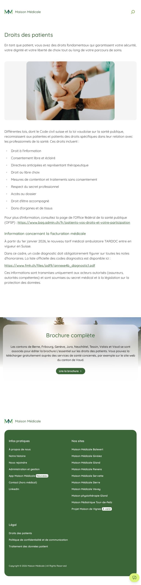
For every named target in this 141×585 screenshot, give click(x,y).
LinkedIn (14, 489)
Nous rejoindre (18, 462)
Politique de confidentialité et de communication (38, 539)
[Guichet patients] (134, 577)
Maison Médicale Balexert (87, 449)
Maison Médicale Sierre (86, 482)
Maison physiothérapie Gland (90, 495)
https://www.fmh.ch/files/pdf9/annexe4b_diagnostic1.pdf (49, 265)
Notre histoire (17, 456)
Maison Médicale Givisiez (87, 456)
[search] (133, 12)
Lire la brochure (69, 371)
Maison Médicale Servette (87, 475)
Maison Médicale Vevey (86, 489)
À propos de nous (20, 449)
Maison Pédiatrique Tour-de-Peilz (92, 502)
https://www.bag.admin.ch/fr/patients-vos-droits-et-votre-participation (74, 222)
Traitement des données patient (28, 546)
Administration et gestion (24, 469)
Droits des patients (20, 533)
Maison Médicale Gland (86, 462)
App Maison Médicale (28, 475)
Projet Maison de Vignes (91, 509)
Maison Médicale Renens (87, 469)
